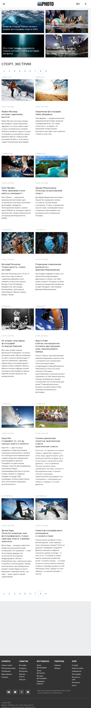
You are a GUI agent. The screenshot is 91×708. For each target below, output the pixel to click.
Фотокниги (76, 682)
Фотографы (76, 674)
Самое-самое (7, 665)
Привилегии (76, 671)
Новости (22, 679)
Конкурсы (22, 668)
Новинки (57, 665)
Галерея (5, 677)
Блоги (74, 685)
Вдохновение (7, 674)
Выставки (22, 665)
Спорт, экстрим (8, 107)
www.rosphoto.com (45, 693)
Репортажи (23, 671)
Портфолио (6, 671)
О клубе (75, 665)
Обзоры (57, 668)
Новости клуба (77, 668)
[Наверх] (88, 700)
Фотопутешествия (8, 668)
